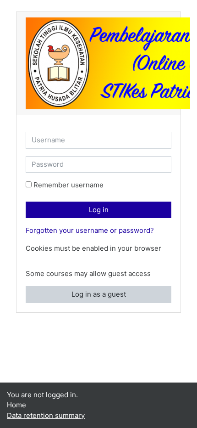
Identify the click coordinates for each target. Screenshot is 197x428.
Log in (99, 209)
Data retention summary (46, 415)
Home (16, 404)
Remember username (68, 184)
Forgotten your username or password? (90, 230)
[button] (32, 259)
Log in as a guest (98, 294)
